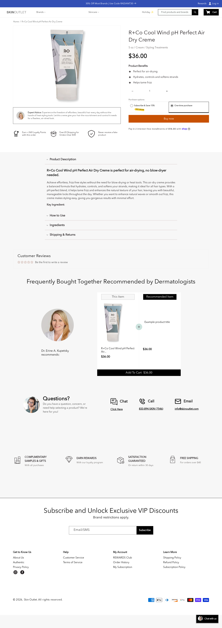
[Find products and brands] (195, 12)
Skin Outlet (30, 600)
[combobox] (178, 12)
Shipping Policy (172, 558)
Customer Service (73, 558)
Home (16, 22)
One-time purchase (183, 106)
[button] (41, 12)
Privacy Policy (21, 567)
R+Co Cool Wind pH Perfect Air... (117, 350)
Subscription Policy (174, 567)
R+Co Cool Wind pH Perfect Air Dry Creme (42, 22)
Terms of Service (72, 562)
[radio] (131, 105)
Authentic (18, 562)
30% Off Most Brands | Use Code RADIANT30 (110, 3)
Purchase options (136, 100)
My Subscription (122, 567)
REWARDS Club (122, 558)
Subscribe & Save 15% (144, 108)
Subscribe (145, 530)
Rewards (202, 3)
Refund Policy (171, 562)
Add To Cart (139, 372)
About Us (18, 558)
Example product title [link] (157, 322)
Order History (121, 562)
